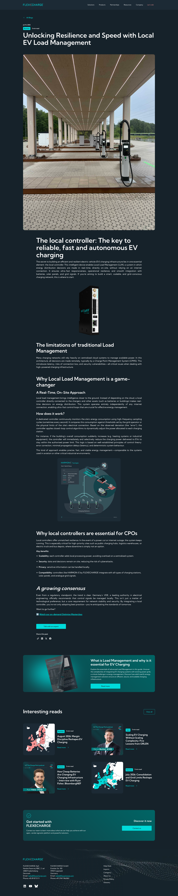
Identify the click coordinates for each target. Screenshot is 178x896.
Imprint (106, 869)
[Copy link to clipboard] (38, 638)
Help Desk (107, 866)
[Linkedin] (24, 886)
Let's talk (150, 5)
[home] (33, 5)
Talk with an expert (51, 626)
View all (149, 712)
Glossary (107, 882)
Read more (105, 686)
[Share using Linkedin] (42, 638)
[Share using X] (46, 638)
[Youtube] (30, 886)
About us (107, 876)
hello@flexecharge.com (65, 876)
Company (107, 872)
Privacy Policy (109, 879)
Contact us (137, 828)
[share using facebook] (50, 638)
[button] (91, 5)
